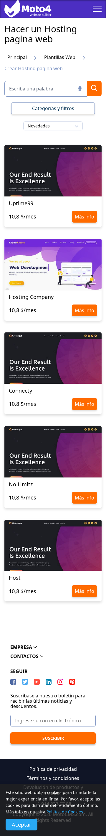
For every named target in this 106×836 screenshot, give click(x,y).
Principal (17, 57)
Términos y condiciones (53, 778)
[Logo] (23, 9)
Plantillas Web (59, 57)
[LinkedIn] (49, 682)
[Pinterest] (72, 682)
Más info (84, 216)
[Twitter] (25, 682)
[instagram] (60, 682)
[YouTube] (37, 682)
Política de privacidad (53, 769)
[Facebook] (13, 682)
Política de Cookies (65, 812)
